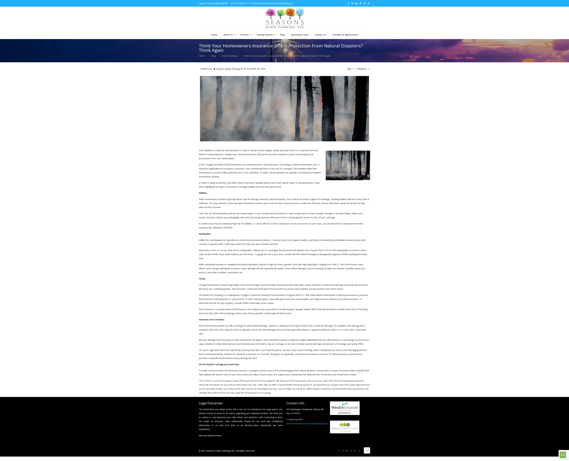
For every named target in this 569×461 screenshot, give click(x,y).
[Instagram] (364, 3)
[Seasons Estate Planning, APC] (284, 18)
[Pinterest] (360, 3)
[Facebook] (348, 3)
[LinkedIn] (356, 3)
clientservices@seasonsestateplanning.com (273, 3)
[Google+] (352, 3)
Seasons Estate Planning (228, 68)
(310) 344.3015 (240, 3)
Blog (213, 55)
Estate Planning (229, 55)
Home (202, 55)
